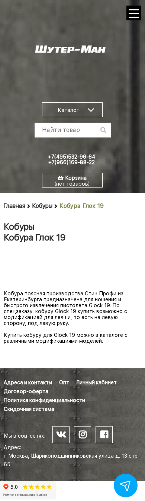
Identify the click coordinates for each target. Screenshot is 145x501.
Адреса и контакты (28, 382)
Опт (64, 382)
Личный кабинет (96, 382)
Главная (14, 205)
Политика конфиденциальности (44, 400)
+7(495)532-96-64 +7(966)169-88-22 (71, 159)
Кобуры (42, 205)
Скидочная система (29, 409)
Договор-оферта (26, 391)
